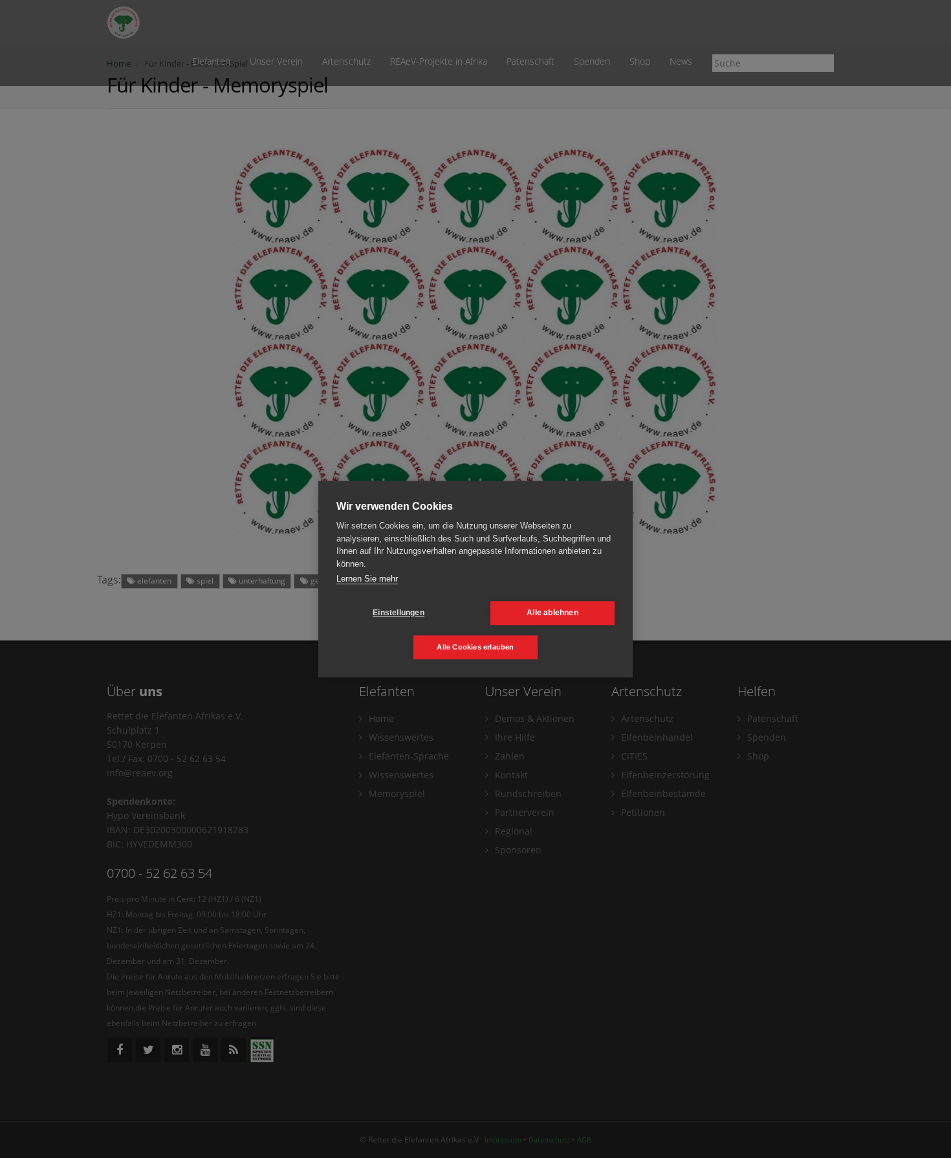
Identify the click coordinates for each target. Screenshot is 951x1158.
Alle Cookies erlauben (475, 647)
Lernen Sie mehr (367, 579)
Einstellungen (398, 612)
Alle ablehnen (552, 612)
